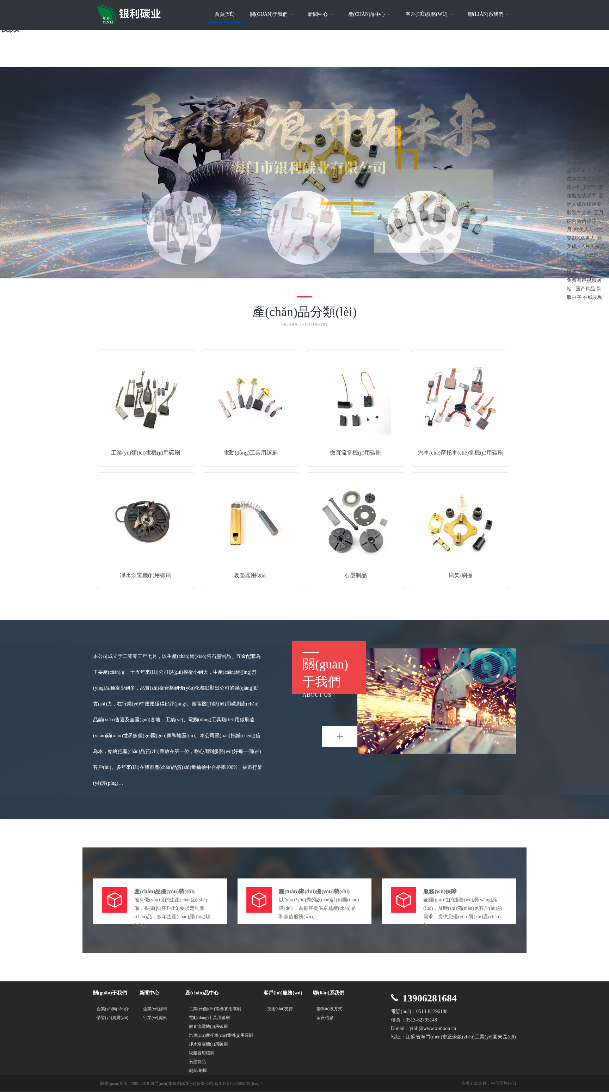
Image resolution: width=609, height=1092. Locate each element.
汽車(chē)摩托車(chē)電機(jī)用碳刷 (221, 1035)
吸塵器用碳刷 (201, 1052)
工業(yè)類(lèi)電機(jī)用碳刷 (215, 1008)
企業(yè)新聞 (155, 1008)
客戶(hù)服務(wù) (427, 14)
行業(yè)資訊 (155, 1017)
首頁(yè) (225, 14)
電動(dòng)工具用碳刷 (209, 1017)
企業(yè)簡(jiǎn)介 (113, 1008)
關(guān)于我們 (269, 14)
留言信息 (324, 1017)
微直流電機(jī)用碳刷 (208, 1026)
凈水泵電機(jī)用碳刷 (208, 1044)
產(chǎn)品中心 (367, 14)
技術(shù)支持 (280, 1008)
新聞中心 (318, 14)
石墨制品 (197, 1061)
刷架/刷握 (198, 1070)
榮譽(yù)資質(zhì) (112, 1017)
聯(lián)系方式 (329, 1008)
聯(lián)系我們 (486, 14)
